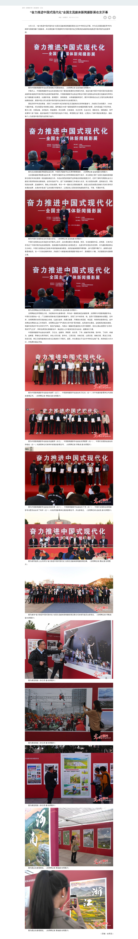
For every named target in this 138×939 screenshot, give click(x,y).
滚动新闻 (36, 8)
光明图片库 (29, 8)
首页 (23, 8)
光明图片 (65, 17)
